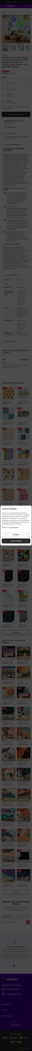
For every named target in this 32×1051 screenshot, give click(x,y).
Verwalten (16, 534)
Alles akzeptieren (16, 541)
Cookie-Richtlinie (14, 527)
